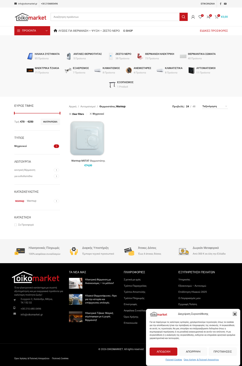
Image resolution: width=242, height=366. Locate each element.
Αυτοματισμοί (87, 106)
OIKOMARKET (115, 349)
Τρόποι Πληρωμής (134, 298)
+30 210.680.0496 (31, 308)
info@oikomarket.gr (32, 314)
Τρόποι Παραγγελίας (135, 285)
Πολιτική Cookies (174, 359)
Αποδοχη (163, 351)
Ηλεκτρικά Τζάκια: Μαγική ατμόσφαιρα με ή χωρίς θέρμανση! (99, 316)
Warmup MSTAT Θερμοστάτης (88, 160)
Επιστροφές (130, 304)
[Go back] (116, 44)
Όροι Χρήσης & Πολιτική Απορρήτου (201, 359)
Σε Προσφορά (26, 224)
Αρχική (72, 106)
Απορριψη (193, 351)
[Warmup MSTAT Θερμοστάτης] (88, 138)
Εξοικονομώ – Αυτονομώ (192, 285)
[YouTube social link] (225, 3)
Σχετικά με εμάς (132, 279)
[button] (235, 314)
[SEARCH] (183, 17)
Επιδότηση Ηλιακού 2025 (192, 291)
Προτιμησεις (223, 351)
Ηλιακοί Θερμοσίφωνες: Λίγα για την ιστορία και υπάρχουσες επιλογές (101, 299)
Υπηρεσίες (184, 279)
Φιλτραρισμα (50, 122)
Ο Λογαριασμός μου (189, 298)
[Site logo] (30, 16)
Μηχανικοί (98, 114)
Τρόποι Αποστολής (134, 291)
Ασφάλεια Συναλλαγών (136, 310)
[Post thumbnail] (75, 283)
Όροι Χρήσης (131, 316)
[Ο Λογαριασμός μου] (193, 16)
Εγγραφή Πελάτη (187, 304)
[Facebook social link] (221, 3)
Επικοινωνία (130, 322)
